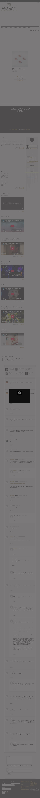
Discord (21, 396)
